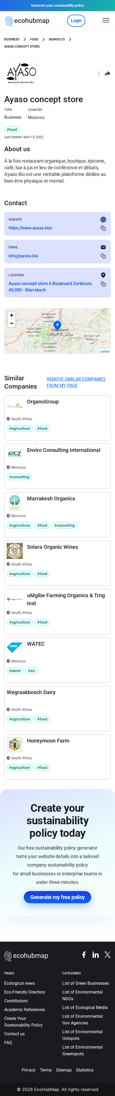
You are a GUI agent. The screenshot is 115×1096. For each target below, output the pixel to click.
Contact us (14, 1033)
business (11, 39)
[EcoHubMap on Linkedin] (93, 954)
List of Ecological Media (85, 1007)
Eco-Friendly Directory (24, 992)
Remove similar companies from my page (76, 382)
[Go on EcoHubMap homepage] (28, 21)
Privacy (29, 1070)
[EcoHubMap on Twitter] (105, 954)
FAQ (8, 1042)
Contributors (16, 1000)
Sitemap (64, 1070)
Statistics (85, 1070)
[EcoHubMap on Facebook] (81, 954)
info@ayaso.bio (23, 255)
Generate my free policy (57, 897)
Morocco (57, 39)
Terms (46, 1070)
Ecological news (19, 983)
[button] (57, 325)
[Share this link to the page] (107, 73)
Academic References (24, 1009)
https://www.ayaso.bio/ (30, 227)
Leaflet (104, 351)
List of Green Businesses (85, 983)
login (76, 20)
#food (12, 129)
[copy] (103, 228)
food (34, 39)
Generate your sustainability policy (57, 5)
